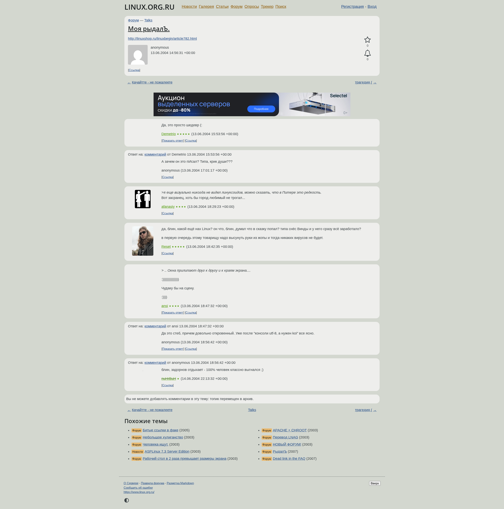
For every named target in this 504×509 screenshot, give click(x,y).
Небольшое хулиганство (163, 437)
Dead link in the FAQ (289, 459)
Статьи (222, 6)
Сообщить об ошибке (138, 487)
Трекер (267, 6)
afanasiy (168, 207)
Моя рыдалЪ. (149, 28)
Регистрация (352, 6)
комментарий (155, 154)
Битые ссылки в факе (160, 430)
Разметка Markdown (180, 483)
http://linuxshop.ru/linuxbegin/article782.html (162, 39)
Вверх (375, 483)
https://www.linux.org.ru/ (139, 492)
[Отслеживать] (367, 53)
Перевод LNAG (285, 437)
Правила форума (152, 483)
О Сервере (131, 483)
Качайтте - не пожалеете (152, 82)
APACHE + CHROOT (290, 430)
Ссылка (134, 70)
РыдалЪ (280, 451)
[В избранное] (367, 40)
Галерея (206, 6)
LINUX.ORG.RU (149, 7)
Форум (237, 6)
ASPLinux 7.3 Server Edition (167, 451)
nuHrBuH (168, 379)
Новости (189, 6)
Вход (372, 6)
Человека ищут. (155, 444)
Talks (148, 20)
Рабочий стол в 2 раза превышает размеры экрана (184, 459)
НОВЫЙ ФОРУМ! (287, 444)
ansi (164, 306)
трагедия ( (363, 82)
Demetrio (168, 134)
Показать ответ (172, 140)
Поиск (280, 6)
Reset (166, 247)
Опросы (252, 6)
